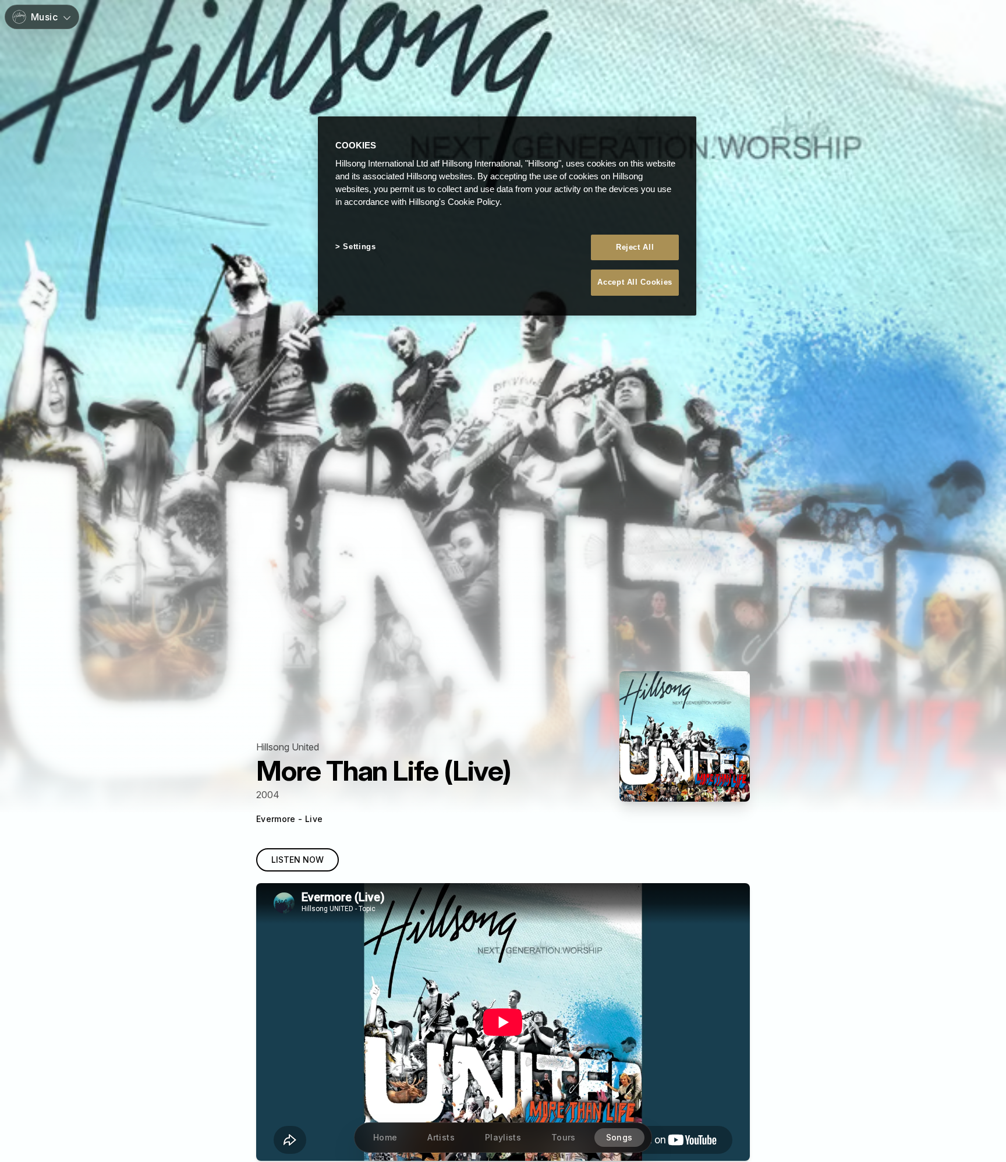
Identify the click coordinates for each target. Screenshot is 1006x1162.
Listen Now (297, 860)
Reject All (635, 247)
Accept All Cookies (634, 282)
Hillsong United (287, 747)
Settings (359, 246)
